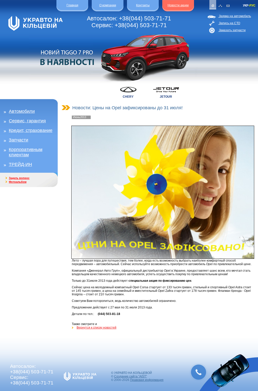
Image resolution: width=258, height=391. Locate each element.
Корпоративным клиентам (25, 152)
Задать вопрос (19, 178)
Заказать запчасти (232, 30)
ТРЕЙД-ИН (20, 164)
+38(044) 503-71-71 (145, 18)
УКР (245, 5)
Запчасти (18, 140)
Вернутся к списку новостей (96, 327)
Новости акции (178, 5)
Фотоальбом (17, 181)
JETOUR (166, 96)
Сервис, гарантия (27, 120)
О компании (107, 5)
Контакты (143, 5)
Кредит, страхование (30, 130)
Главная (72, 5)
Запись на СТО (229, 23)
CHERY (128, 96)
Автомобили (22, 111)
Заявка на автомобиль (234, 16)
